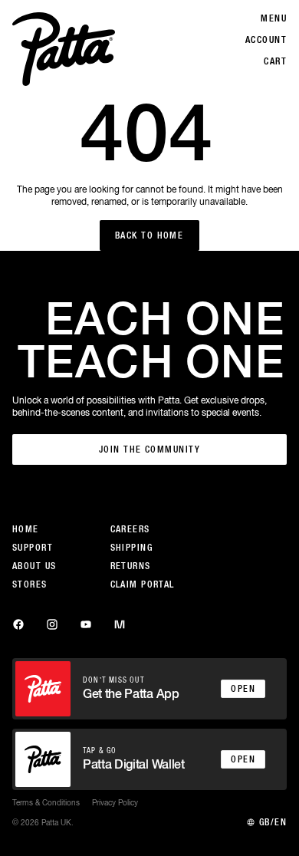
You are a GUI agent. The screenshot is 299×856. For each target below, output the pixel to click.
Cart (275, 61)
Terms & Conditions (46, 802)
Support (32, 547)
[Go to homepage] (63, 49)
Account (266, 40)
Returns (130, 566)
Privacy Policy (115, 802)
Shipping (131, 547)
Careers (130, 529)
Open (243, 688)
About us (34, 566)
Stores (30, 584)
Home (25, 529)
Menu (274, 18)
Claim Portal (142, 584)
